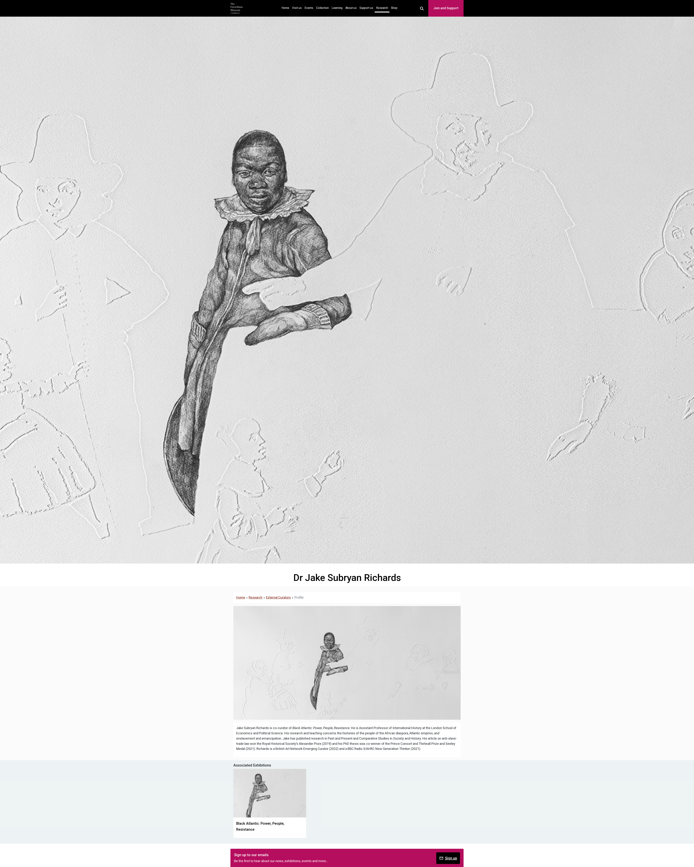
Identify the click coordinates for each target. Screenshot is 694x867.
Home (286, 8)
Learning (337, 8)
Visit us (297, 8)
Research (382, 8)
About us (351, 8)
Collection (322, 8)
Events (309, 8)
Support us (366, 8)
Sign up (451, 858)
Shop (394, 8)
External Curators (278, 597)
